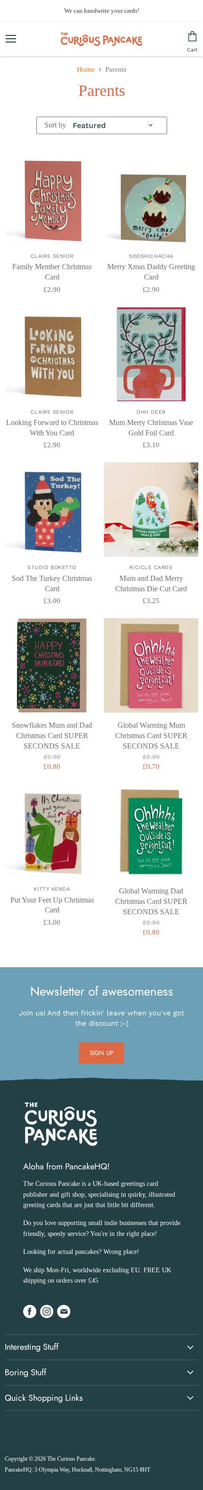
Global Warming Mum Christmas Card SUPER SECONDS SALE (151, 735)
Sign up (101, 1052)
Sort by (55, 125)
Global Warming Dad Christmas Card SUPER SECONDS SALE (151, 901)
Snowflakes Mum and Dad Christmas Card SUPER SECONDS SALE (52, 735)
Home (86, 69)
